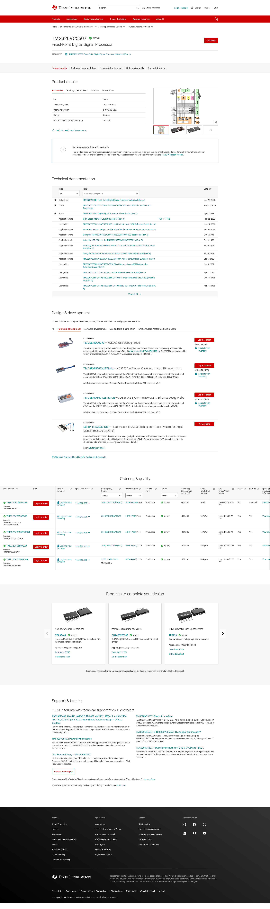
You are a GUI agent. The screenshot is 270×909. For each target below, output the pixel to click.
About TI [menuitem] (160, 19)
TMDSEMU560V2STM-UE (99, 397)
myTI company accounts (149, 829)
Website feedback (147, 891)
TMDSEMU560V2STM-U (98, 368)
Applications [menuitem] (72, 19)
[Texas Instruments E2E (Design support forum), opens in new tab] (194, 834)
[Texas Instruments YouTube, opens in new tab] (204, 834)
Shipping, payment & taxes (150, 834)
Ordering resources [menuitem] (141, 19)
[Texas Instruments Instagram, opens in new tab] (184, 825)
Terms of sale (102, 891)
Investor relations (59, 849)
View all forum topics (63, 771)
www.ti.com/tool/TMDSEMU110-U (144, 351)
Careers (55, 829)
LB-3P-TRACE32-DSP (96, 426)
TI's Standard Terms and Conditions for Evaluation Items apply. (79, 457)
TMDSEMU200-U (93, 342)
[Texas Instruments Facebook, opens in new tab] (194, 825)
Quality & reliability (103, 849)
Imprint (162, 891)
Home (54, 27)
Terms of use (116, 891)
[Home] (71, 7)
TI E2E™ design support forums (108, 829)
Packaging (100, 844)
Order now (211, 40)
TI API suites (144, 824)
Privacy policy (87, 891)
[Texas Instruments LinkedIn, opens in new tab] (184, 834)
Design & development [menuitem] (93, 19)
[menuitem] (217, 19)
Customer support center (106, 839)
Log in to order (204, 340)
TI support (121, 785)
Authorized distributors (149, 844)
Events (55, 844)
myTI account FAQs (103, 855)
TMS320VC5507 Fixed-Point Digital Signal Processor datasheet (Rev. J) (100, 54)
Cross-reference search (105, 834)
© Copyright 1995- (62, 897)
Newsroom (56, 834)
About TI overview (59, 824)
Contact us (100, 824)
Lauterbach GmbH (97, 448)
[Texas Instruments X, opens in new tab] (204, 825)
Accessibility (57, 891)
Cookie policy (71, 891)
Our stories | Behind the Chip (64, 839)
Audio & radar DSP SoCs (139, 27)
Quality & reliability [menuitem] (118, 19)
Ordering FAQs (145, 839)
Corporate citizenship (61, 860)
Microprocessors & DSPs (111, 27)
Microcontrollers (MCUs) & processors (76, 27)
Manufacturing (58, 855)
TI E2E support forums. (172, 155)
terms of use (149, 779)
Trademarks (131, 891)
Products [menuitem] (56, 19)
